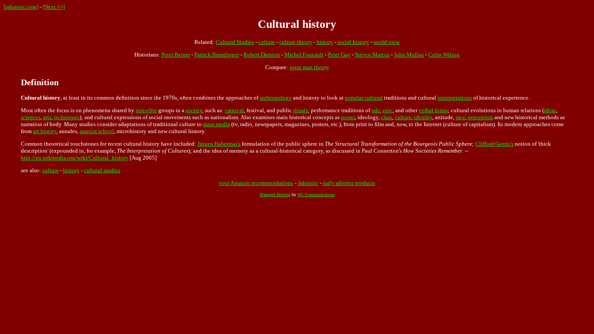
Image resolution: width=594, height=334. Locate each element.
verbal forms (433, 110)
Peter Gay (339, 54)
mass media (216, 124)
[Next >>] (54, 6)
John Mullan (409, 54)
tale (375, 110)
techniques (67, 117)
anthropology (276, 97)
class (386, 117)
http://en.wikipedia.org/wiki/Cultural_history (74, 157)
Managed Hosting (275, 194)
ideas (550, 110)
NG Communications (316, 194)
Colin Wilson (444, 54)
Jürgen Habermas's (218, 143)
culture (266, 42)
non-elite (146, 110)
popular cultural (364, 97)
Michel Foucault (304, 54)
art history (45, 131)
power (348, 117)
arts (47, 117)
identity (423, 117)
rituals (300, 110)
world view (387, 42)
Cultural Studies (235, 42)
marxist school (97, 131)
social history (353, 42)
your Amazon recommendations (256, 183)
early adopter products (349, 183)
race (460, 117)
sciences (30, 117)
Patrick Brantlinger (216, 54)
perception (480, 117)
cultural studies (102, 170)
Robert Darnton (262, 54)
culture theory (295, 42)
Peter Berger (175, 54)
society (194, 110)
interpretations (454, 97)
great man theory (309, 67)
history (325, 42)
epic (388, 110)
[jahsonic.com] (20, 6)
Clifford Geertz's (494, 143)
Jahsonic (308, 183)
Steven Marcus (372, 54)
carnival (234, 110)
